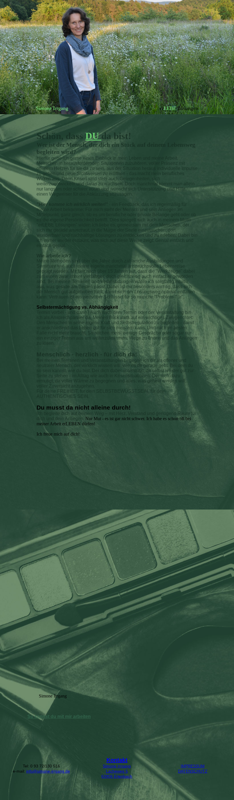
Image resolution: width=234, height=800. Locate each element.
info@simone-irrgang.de (48, 771)
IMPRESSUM (193, 766)
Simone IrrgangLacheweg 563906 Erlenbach (116, 771)
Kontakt (117, 760)
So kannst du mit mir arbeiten (59, 716)
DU (93, 136)
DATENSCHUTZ (192, 771)
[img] (117, 57)
